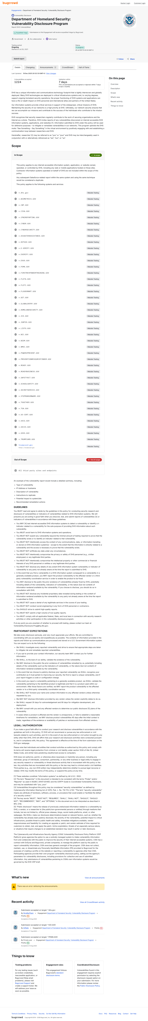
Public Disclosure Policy (90, 986)
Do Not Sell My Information (55, 1014)
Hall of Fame (84, 67)
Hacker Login (125, 3)
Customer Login (139, 3)
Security (42, 1014)
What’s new (115, 97)
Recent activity (117, 101)
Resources (112, 1014)
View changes (51, 73)
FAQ (105, 1014)
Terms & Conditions (18, 1014)
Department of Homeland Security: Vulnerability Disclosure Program (71, 913)
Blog (119, 1014)
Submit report (19, 59)
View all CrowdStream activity (92, 902)
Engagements (16, 10)
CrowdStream (67, 67)
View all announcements (95, 878)
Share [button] (132, 59)
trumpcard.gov (26, 445)
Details (17, 67)
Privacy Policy (32, 1014)
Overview (114, 84)
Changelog (30, 67)
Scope (113, 93)
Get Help (133, 1014)
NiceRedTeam (28, 913)
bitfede (26, 928)
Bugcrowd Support (23, 983)
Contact (125, 1014)
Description (115, 88)
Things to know (117, 106)
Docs (100, 1014)
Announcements (48, 67)
